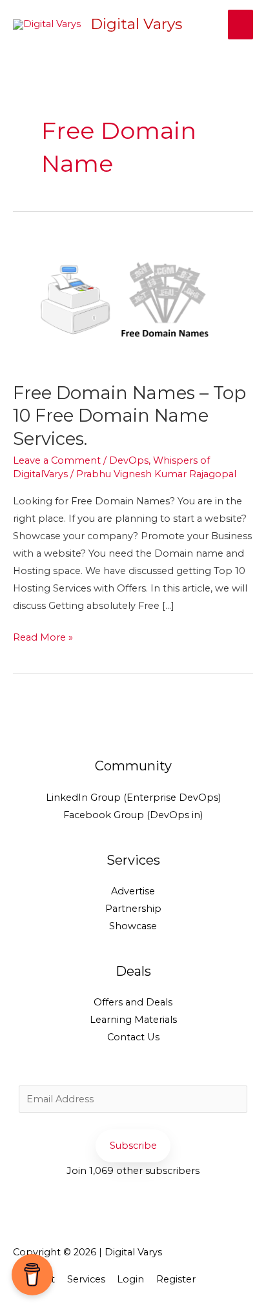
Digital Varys (136, 24)
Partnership (133, 908)
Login (130, 1279)
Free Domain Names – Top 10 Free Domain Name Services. (129, 415)
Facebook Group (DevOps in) (133, 815)
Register (176, 1279)
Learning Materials (133, 1019)
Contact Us (133, 1037)
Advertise (133, 891)
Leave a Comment (57, 460)
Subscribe (133, 1145)
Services (86, 1279)
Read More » (43, 636)
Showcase (133, 926)
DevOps (128, 460)
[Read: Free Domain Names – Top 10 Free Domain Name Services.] (133, 301)
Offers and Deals (133, 1002)
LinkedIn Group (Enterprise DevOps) (133, 797)
